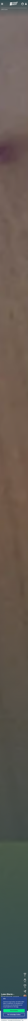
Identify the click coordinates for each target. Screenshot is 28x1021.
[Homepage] (14, 3)
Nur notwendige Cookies (14, 1014)
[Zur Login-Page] (26, 4)
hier (17, 1007)
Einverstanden (14, 1010)
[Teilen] (25, 991)
